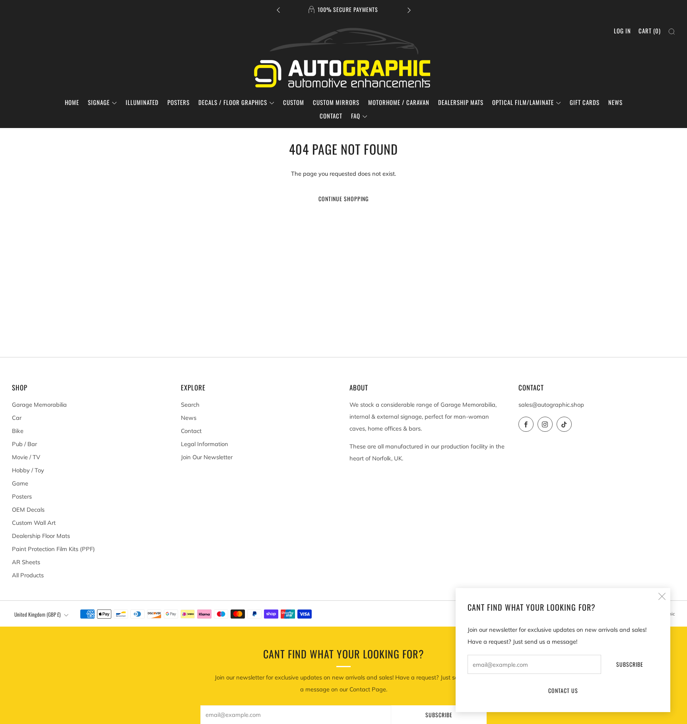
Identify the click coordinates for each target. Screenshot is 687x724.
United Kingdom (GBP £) (37, 614)
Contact (331, 115)
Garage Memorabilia (39, 404)
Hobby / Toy (28, 470)
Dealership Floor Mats (41, 536)
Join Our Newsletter (207, 457)
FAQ (355, 115)
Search (190, 404)
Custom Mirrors (336, 102)
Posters (178, 102)
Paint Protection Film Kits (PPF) (53, 549)
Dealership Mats (460, 102)
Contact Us (563, 690)
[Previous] (278, 9)
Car (16, 417)
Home (72, 102)
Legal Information (204, 444)
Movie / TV (26, 457)
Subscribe (629, 664)
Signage (99, 102)
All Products (28, 575)
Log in (622, 30)
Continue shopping (343, 198)
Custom (293, 102)
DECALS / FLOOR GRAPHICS (232, 102)
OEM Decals (28, 509)
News (615, 102)
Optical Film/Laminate (523, 102)
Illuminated (142, 102)
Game (20, 483)
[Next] (409, 9)
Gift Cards (585, 102)
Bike (17, 431)
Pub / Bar (24, 444)
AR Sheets (26, 562)
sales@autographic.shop (551, 404)
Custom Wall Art (34, 522)
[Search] (671, 31)
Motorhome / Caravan (398, 102)
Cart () (649, 30)
